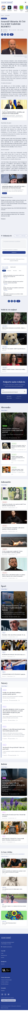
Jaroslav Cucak (20, 449)
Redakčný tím (4, 955)
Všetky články (4, 410)
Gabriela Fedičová (21, 472)
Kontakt (2, 990)
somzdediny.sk (21, 854)
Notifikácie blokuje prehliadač (8, 1000)
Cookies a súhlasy (5, 981)
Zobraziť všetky (4, 856)
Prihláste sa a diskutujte (20, 235)
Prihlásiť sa (14, 252)
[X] (5, 34)
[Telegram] (8, 34)
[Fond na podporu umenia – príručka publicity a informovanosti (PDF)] (6, 970)
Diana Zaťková (10, 656)
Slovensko (7, 15)
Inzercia (2, 963)
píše (20, 95)
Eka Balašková (10, 842)
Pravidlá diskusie (4, 984)
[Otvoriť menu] (25, 2)
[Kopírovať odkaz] (12, 34)
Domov (2, 15)
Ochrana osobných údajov (6, 979)
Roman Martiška (21, 460)
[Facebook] (2, 34)
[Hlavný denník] (7, 2)
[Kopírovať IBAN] (25, 391)
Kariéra (2, 957)
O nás (2, 953)
